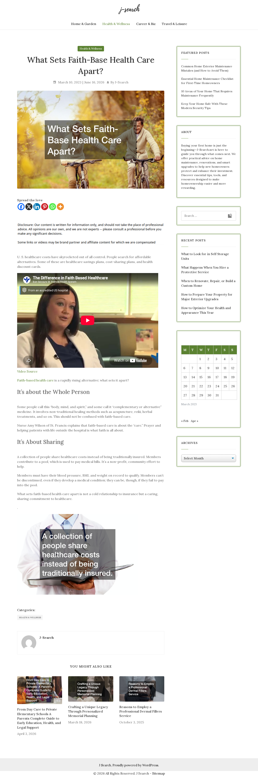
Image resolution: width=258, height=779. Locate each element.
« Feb (184, 421)
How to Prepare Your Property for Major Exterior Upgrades (206, 297)
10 (217, 368)
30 (209, 395)
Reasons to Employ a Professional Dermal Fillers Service (140, 711)
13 (185, 377)
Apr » (194, 421)
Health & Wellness (116, 24)
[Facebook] (21, 206)
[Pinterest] (44, 206)
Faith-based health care (35, 380)
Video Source (27, 371)
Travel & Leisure (174, 24)
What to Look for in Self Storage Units (205, 256)
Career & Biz (146, 24)
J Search (105, 765)
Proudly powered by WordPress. (135, 765)
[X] (28, 206)
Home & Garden (83, 24)
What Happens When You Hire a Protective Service (205, 270)
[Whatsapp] (52, 206)
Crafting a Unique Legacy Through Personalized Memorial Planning (88, 711)
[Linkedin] (36, 206)
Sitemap (158, 773)
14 (193, 377)
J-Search (121, 82)
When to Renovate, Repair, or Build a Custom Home (208, 283)
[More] (60, 206)
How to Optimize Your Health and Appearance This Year (206, 310)
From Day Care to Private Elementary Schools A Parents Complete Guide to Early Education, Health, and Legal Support (39, 718)
